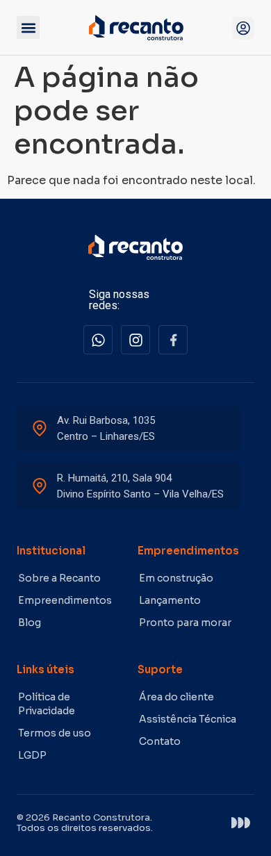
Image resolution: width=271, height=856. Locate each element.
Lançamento (170, 600)
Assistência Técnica (187, 719)
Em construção (176, 578)
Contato (160, 741)
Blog (29, 622)
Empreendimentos (65, 600)
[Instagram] (135, 339)
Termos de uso (54, 733)
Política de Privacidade (46, 704)
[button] (28, 27)
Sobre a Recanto (59, 578)
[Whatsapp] (98, 339)
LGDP (32, 755)
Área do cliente (176, 697)
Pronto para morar (185, 622)
